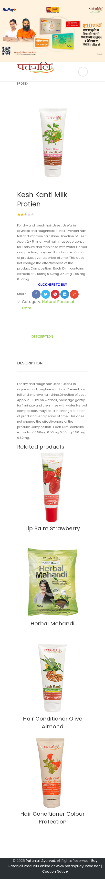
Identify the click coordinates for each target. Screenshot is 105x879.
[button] (6, 31)
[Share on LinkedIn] (64, 294)
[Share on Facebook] (36, 294)
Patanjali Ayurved (40, 860)
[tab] (52, 335)
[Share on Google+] (74, 294)
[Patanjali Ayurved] (52, 71)
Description (42, 336)
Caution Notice (55, 871)
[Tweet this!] (45, 294)
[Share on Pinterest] (55, 294)
